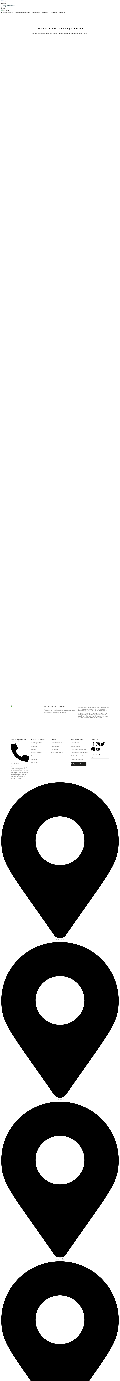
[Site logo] (5, 2)
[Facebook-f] (93, 744)
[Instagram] (98, 744)
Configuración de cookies (78, 763)
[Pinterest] (93, 749)
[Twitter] (102, 744)
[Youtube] (98, 749)
